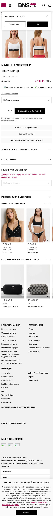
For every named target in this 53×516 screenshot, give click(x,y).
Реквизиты (33, 336)
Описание (9, 159)
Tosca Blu (5, 373)
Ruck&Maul (33, 380)
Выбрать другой (15, 24)
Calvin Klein (6, 402)
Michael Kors (7, 380)
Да (38, 24)
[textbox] (26, 100)
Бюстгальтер (7, 253)
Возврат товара (8, 336)
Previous (45, 203)
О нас (31, 329)
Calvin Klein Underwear (7, 249)
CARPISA (5, 388)
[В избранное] (10, 111)
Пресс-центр (34, 340)
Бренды (32, 333)
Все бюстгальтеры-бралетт (26, 127)
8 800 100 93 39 (34, 461)
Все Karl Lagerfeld (27, 134)
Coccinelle (5, 399)
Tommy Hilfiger (7, 395)
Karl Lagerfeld (7, 376)
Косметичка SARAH (10, 306)
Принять (26, 512)
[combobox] (26, 100)
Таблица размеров (9, 94)
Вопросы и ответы (9, 344)
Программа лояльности (39, 348)
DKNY (5, 304)
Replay (31, 376)
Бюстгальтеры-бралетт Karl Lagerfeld (26, 140)
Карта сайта (34, 351)
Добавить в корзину (29, 111)
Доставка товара (8, 340)
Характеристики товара (20, 149)
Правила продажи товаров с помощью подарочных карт (10, 354)
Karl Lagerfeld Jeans (10, 384)
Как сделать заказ (9, 329)
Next (50, 203)
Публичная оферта (9, 348)
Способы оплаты (8, 333)
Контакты (33, 344)
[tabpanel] (13, 40)
